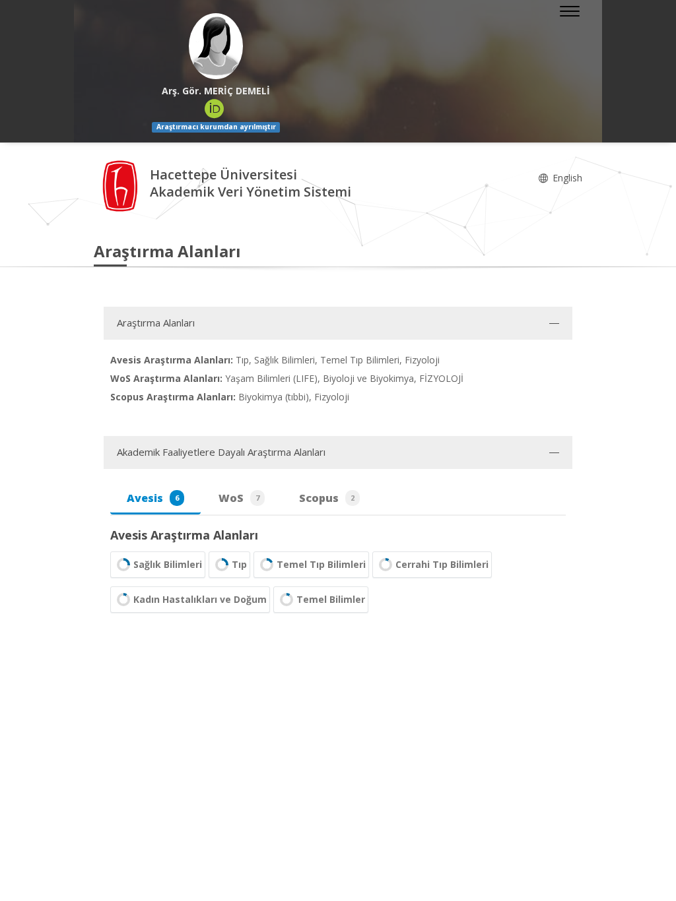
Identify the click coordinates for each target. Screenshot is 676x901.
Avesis (153, 498)
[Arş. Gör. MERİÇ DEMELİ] (216, 46)
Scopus (327, 498)
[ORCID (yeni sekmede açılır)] (214, 109)
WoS (239, 498)
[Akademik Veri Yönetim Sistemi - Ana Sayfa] (122, 185)
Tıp (239, 564)
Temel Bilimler (330, 599)
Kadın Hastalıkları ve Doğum (200, 599)
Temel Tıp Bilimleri (321, 564)
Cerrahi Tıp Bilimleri (442, 564)
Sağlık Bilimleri (167, 564)
